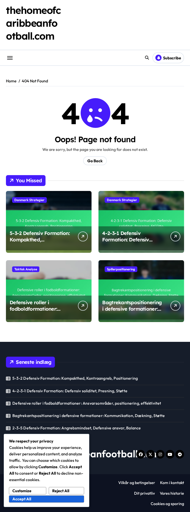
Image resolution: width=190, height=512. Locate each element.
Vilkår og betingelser (136, 482)
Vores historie (172, 493)
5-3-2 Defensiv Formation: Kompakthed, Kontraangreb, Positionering (40, 243)
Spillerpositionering (121, 269)
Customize (21, 490)
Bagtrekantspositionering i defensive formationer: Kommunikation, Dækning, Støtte (132, 312)
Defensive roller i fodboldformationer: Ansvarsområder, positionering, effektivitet (39, 312)
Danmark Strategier (29, 200)
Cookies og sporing (167, 503)
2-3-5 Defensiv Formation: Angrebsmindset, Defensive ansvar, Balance (76, 427)
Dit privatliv (144, 493)
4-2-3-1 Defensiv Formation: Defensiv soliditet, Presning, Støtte (131, 239)
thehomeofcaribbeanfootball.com (33, 23)
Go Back (95, 160)
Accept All (21, 498)
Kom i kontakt (172, 482)
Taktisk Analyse (25, 269)
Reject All (60, 490)
